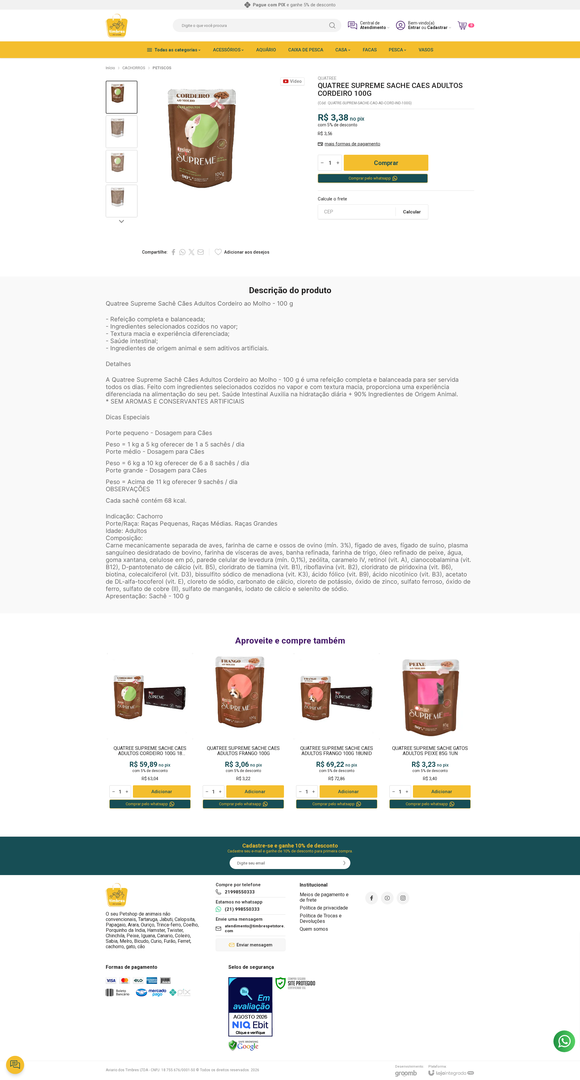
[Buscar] (332, 25)
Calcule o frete (332, 199)
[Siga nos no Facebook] (371, 898)
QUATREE (327, 78)
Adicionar (161, 791)
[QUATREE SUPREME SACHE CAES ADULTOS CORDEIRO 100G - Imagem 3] (121, 166)
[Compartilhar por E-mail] (201, 252)
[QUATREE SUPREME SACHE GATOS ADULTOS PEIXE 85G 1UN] (430, 731)
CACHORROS (133, 68)
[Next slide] (122, 221)
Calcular (412, 212)
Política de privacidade (324, 908)
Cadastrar (437, 27)
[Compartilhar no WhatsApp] (182, 252)
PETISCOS (162, 68)
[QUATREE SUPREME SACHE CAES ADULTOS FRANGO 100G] (243, 731)
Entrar (414, 27)
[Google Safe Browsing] (243, 1045)
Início (110, 68)
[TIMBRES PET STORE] (117, 25)
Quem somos (314, 929)
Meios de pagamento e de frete (324, 897)
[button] (121, 97)
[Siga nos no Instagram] (403, 898)
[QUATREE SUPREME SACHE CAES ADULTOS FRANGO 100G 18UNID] (337, 731)
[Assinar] (344, 863)
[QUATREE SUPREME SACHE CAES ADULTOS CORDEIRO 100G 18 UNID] (150, 731)
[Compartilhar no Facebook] (173, 252)
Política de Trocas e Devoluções (321, 918)
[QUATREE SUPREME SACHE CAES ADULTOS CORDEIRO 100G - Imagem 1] (121, 97)
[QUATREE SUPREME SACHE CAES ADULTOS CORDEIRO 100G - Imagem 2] (121, 132)
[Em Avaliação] (250, 1006)
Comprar (386, 163)
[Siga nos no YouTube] (387, 898)
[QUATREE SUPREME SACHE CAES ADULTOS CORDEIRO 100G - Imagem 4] (121, 201)
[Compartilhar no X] (191, 252)
